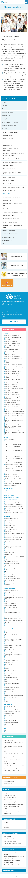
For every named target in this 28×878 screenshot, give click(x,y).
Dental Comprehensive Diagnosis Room (13, 483)
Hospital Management (9, 592)
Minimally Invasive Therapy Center (11, 197)
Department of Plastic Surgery (11, 382)
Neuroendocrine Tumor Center (11, 698)
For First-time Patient (8, 740)
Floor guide (6, 822)
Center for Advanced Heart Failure (11, 218)
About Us (6, 789)
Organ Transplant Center (9, 190)
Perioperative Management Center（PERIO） (14, 187)
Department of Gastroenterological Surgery (14, 358)
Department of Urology (10, 369)
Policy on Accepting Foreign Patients (11, 806)
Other (3, 243)
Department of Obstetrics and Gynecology (14, 415)
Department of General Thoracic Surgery (13, 364)
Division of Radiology (8, 135)
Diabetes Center (7, 200)
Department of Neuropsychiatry (11, 392)
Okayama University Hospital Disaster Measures (14, 856)
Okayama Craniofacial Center (11, 634)
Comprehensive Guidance (10, 819)
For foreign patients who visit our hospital (12, 843)
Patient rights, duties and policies (10, 802)
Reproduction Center (9, 664)
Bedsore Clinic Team (9, 716)
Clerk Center (8, 675)
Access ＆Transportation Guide (10, 825)
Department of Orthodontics (11, 474)
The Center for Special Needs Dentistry (13, 478)
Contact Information (9, 870)
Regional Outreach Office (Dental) (12, 607)
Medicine (4, 102)
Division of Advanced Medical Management (14, 506)
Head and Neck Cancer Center (11, 637)
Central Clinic (5, 128)
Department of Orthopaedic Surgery (12, 379)
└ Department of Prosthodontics (12, 454)
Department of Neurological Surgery (12, 394)
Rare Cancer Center (9, 691)
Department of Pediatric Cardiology (12, 404)
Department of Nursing (7, 112)
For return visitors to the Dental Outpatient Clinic (14, 753)
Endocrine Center (7, 183)
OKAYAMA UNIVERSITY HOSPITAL (5, 2)
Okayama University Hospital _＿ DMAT (12, 864)
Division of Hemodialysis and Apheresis (12, 162)
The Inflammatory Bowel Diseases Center (13, 212)
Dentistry (4, 105)
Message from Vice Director (9, 795)
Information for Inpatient (9, 781)
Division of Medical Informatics (11, 590)
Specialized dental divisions (11, 485)
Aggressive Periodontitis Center (11, 660)
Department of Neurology (10, 354)
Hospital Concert (7, 813)
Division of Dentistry (9, 439)
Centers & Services (8, 329)
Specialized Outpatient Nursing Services (12, 768)
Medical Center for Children (11, 643)
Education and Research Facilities (10, 233)
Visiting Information (8, 783)
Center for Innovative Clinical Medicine (13, 618)
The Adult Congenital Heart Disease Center (14, 652)
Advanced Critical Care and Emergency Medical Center (12, 173)
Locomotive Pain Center (9, 215)
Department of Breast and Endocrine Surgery (14, 367)
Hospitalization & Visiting (10, 777)
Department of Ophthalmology (11, 386)
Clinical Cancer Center (8, 180)
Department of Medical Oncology (12, 424)
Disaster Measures (8, 849)
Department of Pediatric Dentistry (12, 476)
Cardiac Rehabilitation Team (11, 718)
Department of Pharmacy (8, 109)
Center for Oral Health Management (12, 687)
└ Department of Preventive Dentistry (13, 456)
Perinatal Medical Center (9, 177)
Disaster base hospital (8, 862)
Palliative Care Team (9, 713)
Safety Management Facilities (9, 125)
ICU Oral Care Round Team (11, 706)
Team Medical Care (6, 240)
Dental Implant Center (9, 662)
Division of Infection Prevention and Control (14, 504)
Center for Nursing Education (11, 670)
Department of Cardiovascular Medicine (13, 352)
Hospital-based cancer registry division (13, 610)
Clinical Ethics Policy (8, 799)
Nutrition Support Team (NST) (11, 709)
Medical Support (6, 115)
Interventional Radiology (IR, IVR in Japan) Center (13, 204)
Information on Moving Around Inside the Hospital (14, 838)
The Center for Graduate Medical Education (14, 620)
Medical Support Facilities (8, 230)
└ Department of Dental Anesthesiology (13, 462)
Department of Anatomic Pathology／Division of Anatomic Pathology (14, 154)
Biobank (7, 625)
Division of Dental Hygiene (10, 605)
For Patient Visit (8, 736)
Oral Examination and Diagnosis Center (13, 645)
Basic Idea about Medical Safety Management (13, 804)
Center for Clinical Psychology (11, 677)
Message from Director (8, 793)
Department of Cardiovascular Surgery (13, 371)
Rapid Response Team (10, 724)
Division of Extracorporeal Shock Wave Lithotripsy (12, 226)
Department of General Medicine (12, 335)
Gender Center (6, 208)
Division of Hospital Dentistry (11, 481)
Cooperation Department (8, 237)
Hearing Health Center (7, 119)
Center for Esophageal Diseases (12, 673)
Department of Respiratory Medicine (12, 343)
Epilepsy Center (8, 647)
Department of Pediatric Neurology (12, 406)
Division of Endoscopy (8, 165)
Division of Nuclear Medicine (10, 222)
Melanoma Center (9, 658)
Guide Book (6, 808)
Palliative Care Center (9, 689)
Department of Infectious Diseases (12, 356)
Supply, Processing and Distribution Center (14, 601)
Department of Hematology (11, 341)
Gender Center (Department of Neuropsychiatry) (14, 765)
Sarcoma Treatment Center (11, 649)
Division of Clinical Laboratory (10, 132)
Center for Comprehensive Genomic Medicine (14, 622)
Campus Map (6, 827)
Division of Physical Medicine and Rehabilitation (11, 149)
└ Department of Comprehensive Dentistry (14, 442)
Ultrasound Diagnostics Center (10, 193)
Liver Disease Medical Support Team (12, 711)
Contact (14, 322)
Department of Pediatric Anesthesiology (13, 409)
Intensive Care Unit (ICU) (9, 142)
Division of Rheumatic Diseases (11, 349)
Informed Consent (7, 836)
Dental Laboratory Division (10, 603)
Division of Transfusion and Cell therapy (12, 158)
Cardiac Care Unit (7, 145)
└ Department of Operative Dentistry (13, 444)
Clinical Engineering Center (11, 595)
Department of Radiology (10, 418)
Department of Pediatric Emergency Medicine (14, 413)
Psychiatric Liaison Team (10, 720)
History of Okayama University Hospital (12, 811)
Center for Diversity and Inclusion (10, 122)
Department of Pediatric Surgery (12, 373)
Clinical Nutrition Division (9, 168)
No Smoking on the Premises (10, 841)
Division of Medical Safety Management (13, 502)
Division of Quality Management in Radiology (14, 512)
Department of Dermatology (11, 384)
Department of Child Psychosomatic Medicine (14, 411)
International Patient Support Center (12, 612)
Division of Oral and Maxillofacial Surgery (13, 464)
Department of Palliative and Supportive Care (14, 430)
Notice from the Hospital (10, 833)
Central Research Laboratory (11, 730)
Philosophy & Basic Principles (10, 797)
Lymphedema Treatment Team (11, 722)
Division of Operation (8, 138)
